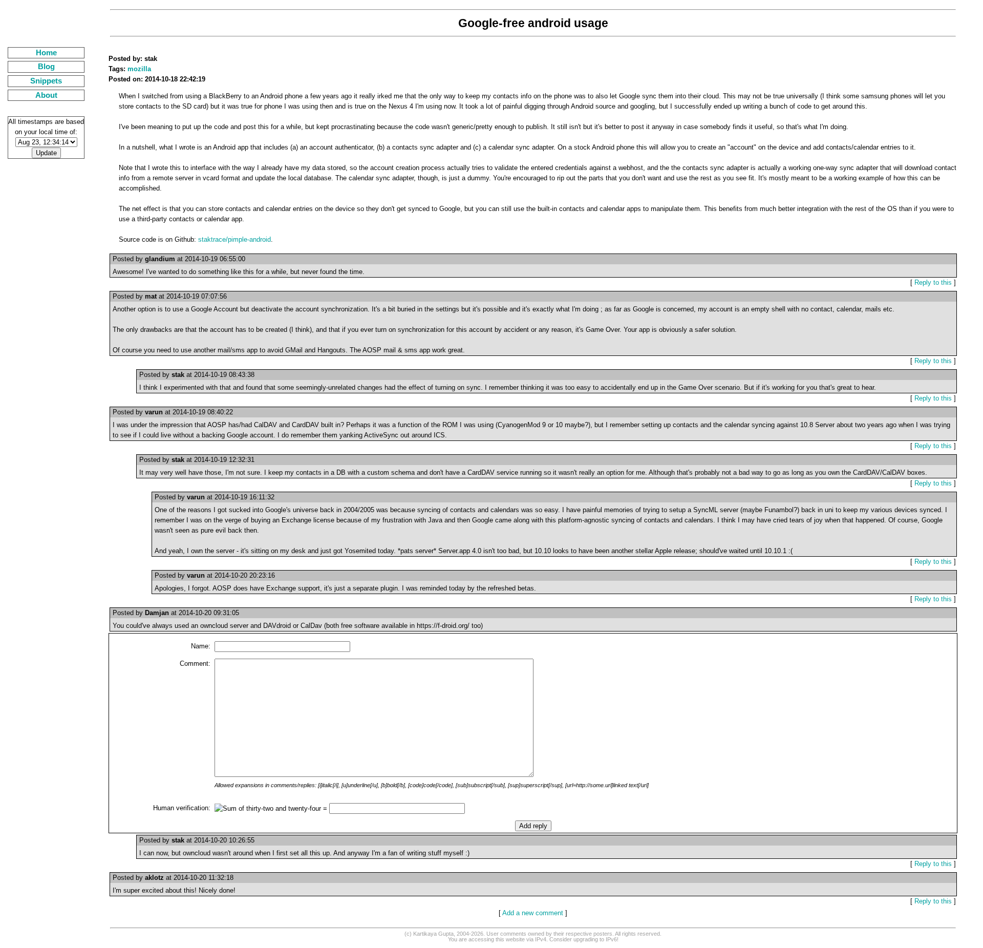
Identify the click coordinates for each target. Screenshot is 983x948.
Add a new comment (532, 913)
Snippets (46, 81)
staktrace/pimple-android (234, 239)
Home (46, 53)
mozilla (139, 69)
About (46, 95)
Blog (46, 66)
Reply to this (933, 282)
